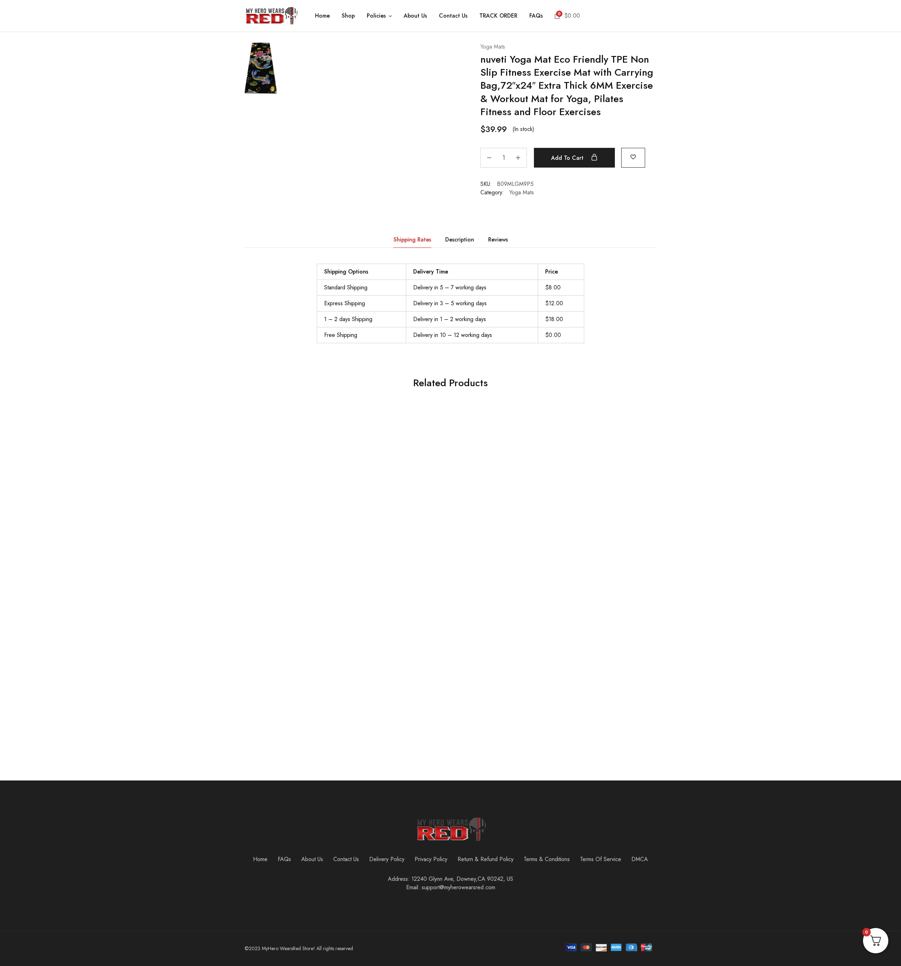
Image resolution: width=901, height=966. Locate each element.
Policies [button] (376, 16)
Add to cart (568, 158)
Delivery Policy (386, 859)
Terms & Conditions (547, 859)
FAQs (536, 16)
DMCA (639, 859)
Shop (348, 16)
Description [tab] (459, 240)
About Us (415, 16)
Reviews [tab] (498, 240)
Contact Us (453, 16)
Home (322, 16)
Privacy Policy (431, 859)
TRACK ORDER (498, 16)
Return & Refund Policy (485, 859)
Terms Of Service (600, 859)
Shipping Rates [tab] (412, 240)
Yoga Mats (492, 47)
